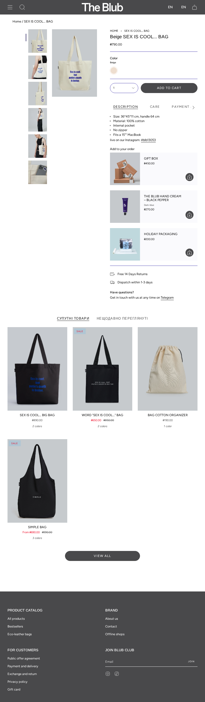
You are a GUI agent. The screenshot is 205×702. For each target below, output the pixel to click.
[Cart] (195, 7)
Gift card (14, 689)
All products (16, 618)
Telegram (167, 297)
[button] (22, 7)
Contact (111, 626)
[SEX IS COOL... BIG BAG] (37, 369)
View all (102, 556)
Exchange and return (22, 674)
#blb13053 (148, 140)
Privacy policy (18, 681)
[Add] (190, 177)
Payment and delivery (23, 666)
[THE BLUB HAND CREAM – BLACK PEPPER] (125, 206)
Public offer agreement (24, 658)
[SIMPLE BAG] (37, 481)
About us (111, 618)
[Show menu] (10, 7)
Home (16, 21)
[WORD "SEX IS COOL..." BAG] (102, 369)
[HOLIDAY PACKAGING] (125, 244)
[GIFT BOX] (125, 169)
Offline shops (114, 634)
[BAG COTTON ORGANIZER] (168, 369)
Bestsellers (15, 626)
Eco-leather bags (20, 634)
